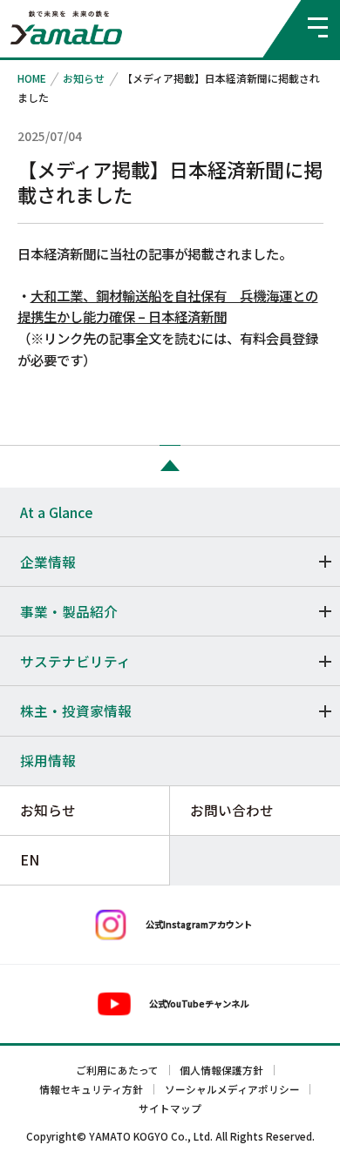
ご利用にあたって (117, 1070)
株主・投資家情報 (76, 710)
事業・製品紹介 (69, 611)
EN (29, 859)
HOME (31, 78)
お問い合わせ (232, 809)
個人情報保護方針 (221, 1070)
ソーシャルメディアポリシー (232, 1089)
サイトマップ (170, 1108)
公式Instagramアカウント (199, 924)
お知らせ (84, 78)
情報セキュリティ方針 (91, 1089)
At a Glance (56, 512)
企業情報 (48, 561)
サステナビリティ (75, 660)
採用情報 (48, 760)
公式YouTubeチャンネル (198, 1003)
